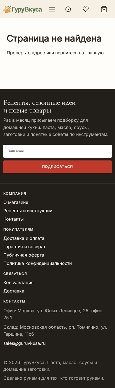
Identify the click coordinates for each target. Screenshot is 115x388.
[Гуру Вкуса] (22, 9)
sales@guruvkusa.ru (24, 343)
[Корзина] (104, 9)
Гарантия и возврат (24, 246)
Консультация (18, 282)
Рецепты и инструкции (27, 210)
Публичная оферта (23, 255)
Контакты (13, 219)
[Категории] (52, 9)
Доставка (13, 291)
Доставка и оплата (23, 238)
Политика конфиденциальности (37, 263)
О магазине (15, 202)
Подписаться (57, 167)
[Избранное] (86, 9)
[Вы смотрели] (68, 9)
